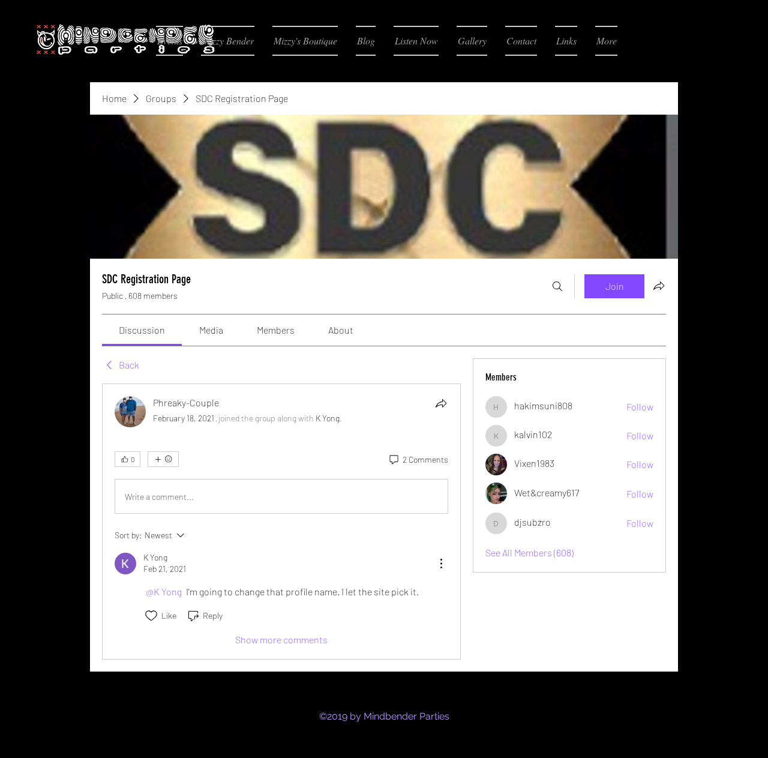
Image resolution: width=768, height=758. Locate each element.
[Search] (557, 286)
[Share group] (659, 285)
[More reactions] (163, 459)
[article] (281, 521)
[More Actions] (441, 563)
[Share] (441, 403)
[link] (142, 329)
